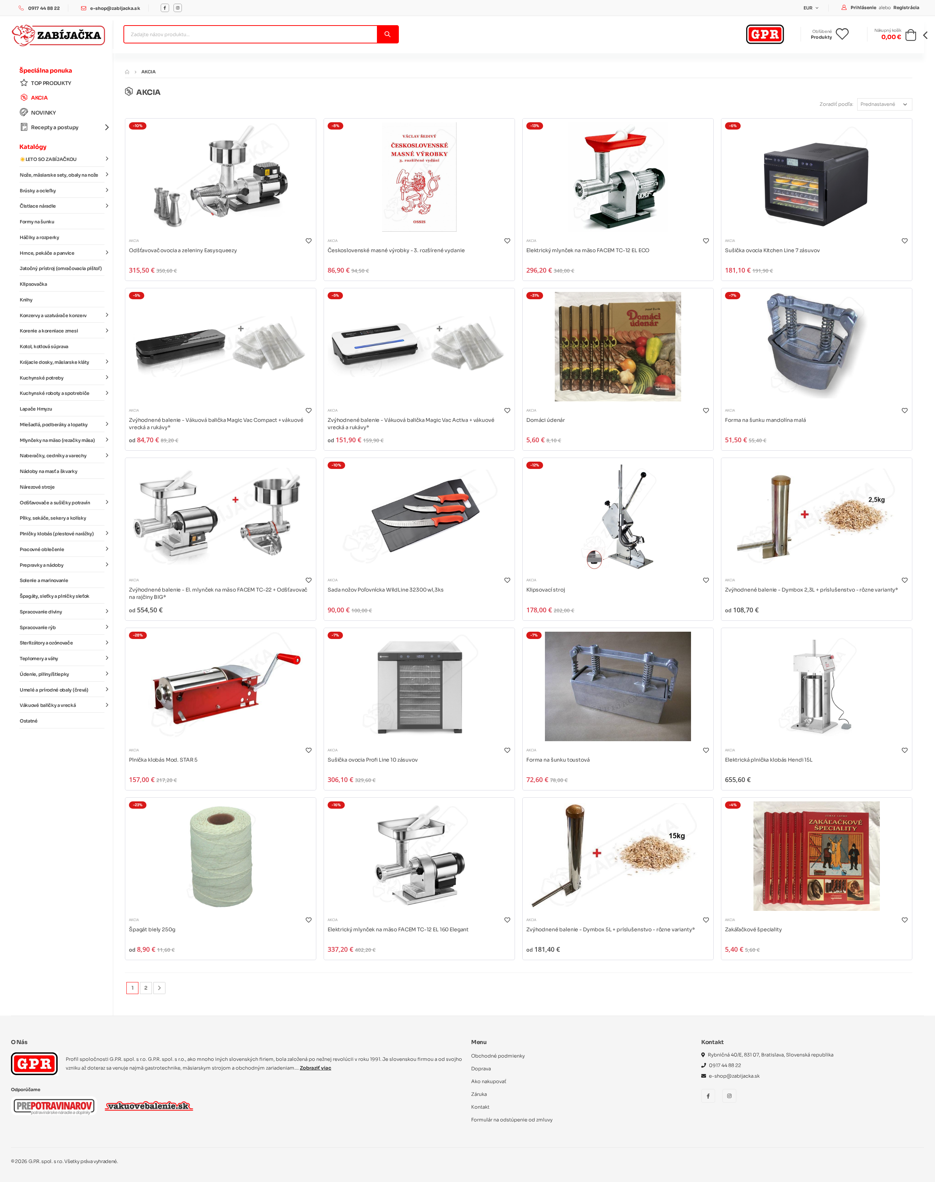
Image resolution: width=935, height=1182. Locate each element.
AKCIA (39, 98)
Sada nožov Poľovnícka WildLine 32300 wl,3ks (386, 589)
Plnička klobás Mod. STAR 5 (163, 759)
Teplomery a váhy (39, 659)
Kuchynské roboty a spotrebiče (54, 393)
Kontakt (480, 1107)
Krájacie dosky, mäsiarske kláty (54, 362)
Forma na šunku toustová (558, 759)
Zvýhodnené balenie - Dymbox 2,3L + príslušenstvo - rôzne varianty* (811, 589)
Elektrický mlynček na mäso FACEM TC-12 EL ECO (587, 250)
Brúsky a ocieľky (38, 191)
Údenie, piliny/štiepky (44, 674)
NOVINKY (43, 112)
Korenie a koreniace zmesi (49, 331)
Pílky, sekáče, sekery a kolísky (53, 518)
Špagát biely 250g (152, 929)
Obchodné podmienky (498, 1056)
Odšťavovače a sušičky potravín (55, 503)
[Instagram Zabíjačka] (177, 8)
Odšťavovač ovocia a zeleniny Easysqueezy (183, 250)
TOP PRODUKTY (51, 83)
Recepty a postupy (55, 127)
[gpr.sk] (34, 1064)
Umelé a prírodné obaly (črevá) (54, 690)
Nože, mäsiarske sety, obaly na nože (59, 175)
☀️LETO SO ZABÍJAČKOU (48, 159)
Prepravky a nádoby (41, 565)
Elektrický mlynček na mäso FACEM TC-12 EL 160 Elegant (398, 929)
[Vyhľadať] (387, 34)
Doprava (481, 1069)
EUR (809, 8)
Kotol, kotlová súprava (44, 347)
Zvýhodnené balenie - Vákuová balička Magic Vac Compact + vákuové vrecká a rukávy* (216, 424)
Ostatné (29, 721)
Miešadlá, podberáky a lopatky (54, 425)
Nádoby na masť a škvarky (48, 471)
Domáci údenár (545, 420)
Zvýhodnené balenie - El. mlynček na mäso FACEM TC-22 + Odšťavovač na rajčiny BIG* (218, 593)
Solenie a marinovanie (44, 581)
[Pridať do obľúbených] (308, 241)
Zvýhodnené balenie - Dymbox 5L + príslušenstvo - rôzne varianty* (610, 929)
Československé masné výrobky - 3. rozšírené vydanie (396, 250)
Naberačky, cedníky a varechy (53, 456)
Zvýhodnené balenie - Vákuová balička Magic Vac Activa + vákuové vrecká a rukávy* (411, 424)
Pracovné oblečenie (42, 550)
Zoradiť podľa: (836, 104)
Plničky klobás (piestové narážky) (57, 534)
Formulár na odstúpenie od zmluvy (512, 1120)
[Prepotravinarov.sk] (54, 1105)
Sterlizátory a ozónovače (46, 643)
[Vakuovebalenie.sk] (148, 1105)
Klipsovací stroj (545, 589)
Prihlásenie (864, 7)
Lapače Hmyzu (36, 409)
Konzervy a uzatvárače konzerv (53, 316)
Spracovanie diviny (41, 612)
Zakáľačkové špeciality (753, 929)
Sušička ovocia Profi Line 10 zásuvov (373, 759)
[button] (911, 37)
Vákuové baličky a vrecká (48, 705)
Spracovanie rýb (38, 628)
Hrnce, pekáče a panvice (47, 253)
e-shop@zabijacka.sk (115, 8)
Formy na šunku (37, 222)
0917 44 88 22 (44, 8)
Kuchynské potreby (42, 378)
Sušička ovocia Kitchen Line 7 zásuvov (772, 250)
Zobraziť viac (315, 1068)
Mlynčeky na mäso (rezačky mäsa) (57, 440)
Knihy (26, 300)
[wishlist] (848, 34)
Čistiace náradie (38, 206)
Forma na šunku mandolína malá (765, 420)
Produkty (821, 37)
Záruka (479, 1094)
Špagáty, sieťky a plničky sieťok (54, 596)
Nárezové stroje (37, 487)
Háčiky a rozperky (39, 237)
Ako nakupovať (488, 1081)
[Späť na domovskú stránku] (127, 71)
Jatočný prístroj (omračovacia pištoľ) (61, 269)
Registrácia (906, 7)
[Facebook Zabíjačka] (165, 8)
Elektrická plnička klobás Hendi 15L (769, 759)
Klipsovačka (33, 284)
